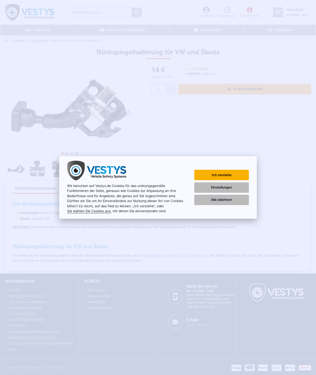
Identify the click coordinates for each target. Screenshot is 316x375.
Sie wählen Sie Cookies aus (89, 211)
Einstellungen (221, 187)
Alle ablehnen (221, 200)
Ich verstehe (222, 175)
